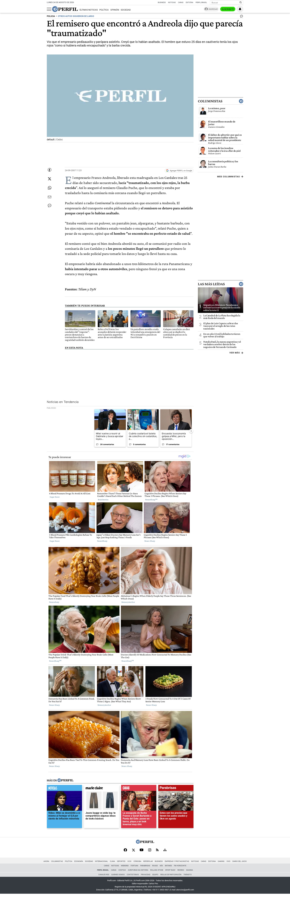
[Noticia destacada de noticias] (64, 788)
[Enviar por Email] (49, 197)
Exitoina (212, 861)
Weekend (125, 866)
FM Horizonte (180, 866)
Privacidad (145, 875)
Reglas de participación (170, 875)
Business (162, 2)
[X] (133, 850)
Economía (78, 861)
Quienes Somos (118, 875)
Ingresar (213, 9)
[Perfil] (65, 780)
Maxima (189, 870)
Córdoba (137, 861)
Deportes (121, 861)
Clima (112, 861)
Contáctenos (133, 875)
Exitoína (189, 2)
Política (104, 10)
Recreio (180, 870)
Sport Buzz (170, 870)
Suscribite (228, 9)
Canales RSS (103, 875)
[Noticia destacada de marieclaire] (101, 788)
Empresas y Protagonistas (177, 861)
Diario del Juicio (239, 861)
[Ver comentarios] (241, 17)
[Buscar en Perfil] (241, 2)
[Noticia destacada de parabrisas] (175, 788)
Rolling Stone (156, 870)
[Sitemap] (164, 850)
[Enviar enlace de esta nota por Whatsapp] (49, 188)
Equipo (155, 875)
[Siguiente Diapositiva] (191, 431)
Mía (161, 866)
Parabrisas (145, 866)
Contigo (122, 870)
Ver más (234, 352)
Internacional (101, 861)
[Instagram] (149, 850)
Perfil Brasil (201, 2)
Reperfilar (148, 861)
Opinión (114, 10)
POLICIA (51, 16)
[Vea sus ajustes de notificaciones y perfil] (240, 9)
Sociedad (126, 10)
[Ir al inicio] (65, 9)
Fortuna (134, 866)
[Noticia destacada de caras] (138, 788)
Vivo (228, 861)
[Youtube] (141, 850)
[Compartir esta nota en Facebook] (49, 169)
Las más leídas (211, 284)
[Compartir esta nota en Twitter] (49, 179)
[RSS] (157, 850)
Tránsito (188, 875)
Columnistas (210, 101)
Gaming (221, 861)
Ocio (129, 861)
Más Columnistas (228, 176)
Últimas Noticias (88, 10)
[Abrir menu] (49, 9)
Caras (180, 2)
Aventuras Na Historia (138, 870)
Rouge (155, 866)
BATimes (168, 866)
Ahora (46, 861)
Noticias (172, 2)
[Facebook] (125, 850)
